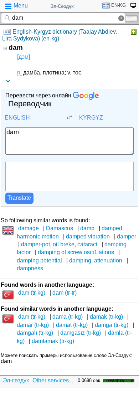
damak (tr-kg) (106, 317)
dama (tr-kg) (67, 317)
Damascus (59, 228)
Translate (19, 198)
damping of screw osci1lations (76, 252)
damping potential (39, 260)
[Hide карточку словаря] (133, 31)
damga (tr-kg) (111, 325)
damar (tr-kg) (33, 325)
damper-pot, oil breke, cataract (59, 244)
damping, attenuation (95, 260)
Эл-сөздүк (16, 380)
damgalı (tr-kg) (35, 333)
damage (28, 228)
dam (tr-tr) (64, 293)
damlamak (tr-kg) (53, 341)
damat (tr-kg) (72, 325)
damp (87, 228)
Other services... (52, 380)
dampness (30, 268)
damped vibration (88, 236)
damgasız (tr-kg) (80, 333)
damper (126, 236)
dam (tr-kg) (31, 293)
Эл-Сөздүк (62, 6)
